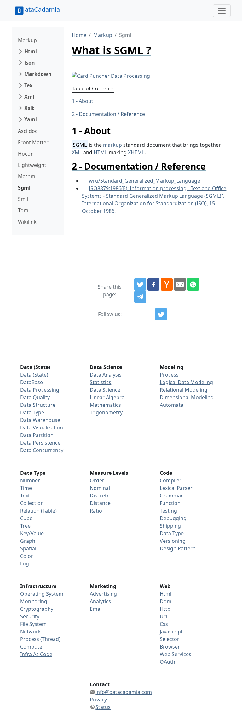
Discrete (100, 495)
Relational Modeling (183, 389)
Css (164, 624)
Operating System (41, 593)
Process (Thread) (40, 639)
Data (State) (34, 374)
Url (163, 616)
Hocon (26, 153)
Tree (25, 525)
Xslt (29, 108)
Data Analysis (106, 374)
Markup (27, 40)
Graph (27, 540)
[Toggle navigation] (222, 10)
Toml (24, 210)
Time (26, 488)
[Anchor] (115, 131)
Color (26, 556)
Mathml (27, 176)
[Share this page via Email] (180, 284)
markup (112, 144)
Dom (165, 601)
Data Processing (39, 389)
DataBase (31, 382)
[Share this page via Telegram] (140, 297)
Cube (26, 518)
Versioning (173, 540)
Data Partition (37, 435)
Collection (32, 503)
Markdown (38, 74)
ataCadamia (42, 9)
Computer (32, 646)
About (86, 101)
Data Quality (35, 397)
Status (103, 707)
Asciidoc (27, 131)
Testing (168, 510)
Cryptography (36, 608)
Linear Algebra (107, 397)
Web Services (175, 654)
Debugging (173, 518)
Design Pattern (178, 548)
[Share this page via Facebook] (153, 284)
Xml (29, 96)
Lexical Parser (176, 488)
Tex (28, 85)
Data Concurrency (41, 450)
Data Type (32, 412)
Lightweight (32, 165)
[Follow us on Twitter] (161, 314)
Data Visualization (41, 427)
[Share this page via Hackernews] (167, 284)
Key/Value (32, 533)
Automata (171, 404)
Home (79, 34)
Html (30, 51)
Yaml (30, 119)
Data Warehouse (40, 420)
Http (165, 608)
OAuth (167, 661)
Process (169, 374)
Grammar (171, 495)
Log (24, 563)
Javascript (171, 631)
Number (30, 480)
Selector (169, 639)
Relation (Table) (38, 510)
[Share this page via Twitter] (140, 284)
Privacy (98, 699)
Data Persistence (40, 442)
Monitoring (33, 601)
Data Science (105, 389)
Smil (23, 199)
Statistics (100, 382)
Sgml (24, 187)
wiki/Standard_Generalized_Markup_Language (144, 180)
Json (29, 62)
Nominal (100, 488)
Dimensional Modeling (187, 397)
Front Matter (33, 142)
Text (25, 495)
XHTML (136, 152)
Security (29, 616)
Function (170, 503)
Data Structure (37, 404)
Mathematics (105, 404)
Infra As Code (36, 654)
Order (97, 480)
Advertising (103, 593)
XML (77, 152)
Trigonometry (106, 412)
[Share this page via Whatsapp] (193, 284)
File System (33, 624)
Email (96, 608)
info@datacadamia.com (123, 692)
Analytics (100, 601)
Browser (170, 646)
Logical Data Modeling (186, 382)
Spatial (28, 548)
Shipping (170, 525)
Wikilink (27, 221)
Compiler (171, 480)
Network (30, 631)
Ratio (96, 510)
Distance (100, 503)
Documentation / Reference (112, 114)
